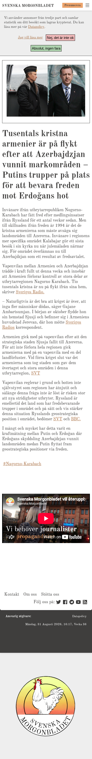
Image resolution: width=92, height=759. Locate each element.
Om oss (30, 594)
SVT (35, 373)
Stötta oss (50, 594)
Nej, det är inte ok (60, 38)
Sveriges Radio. (30, 292)
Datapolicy (36, 27)
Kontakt (11, 594)
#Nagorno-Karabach (22, 464)
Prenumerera (72, 5)
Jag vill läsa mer (30, 37)
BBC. (76, 419)
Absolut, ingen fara (46, 48)
